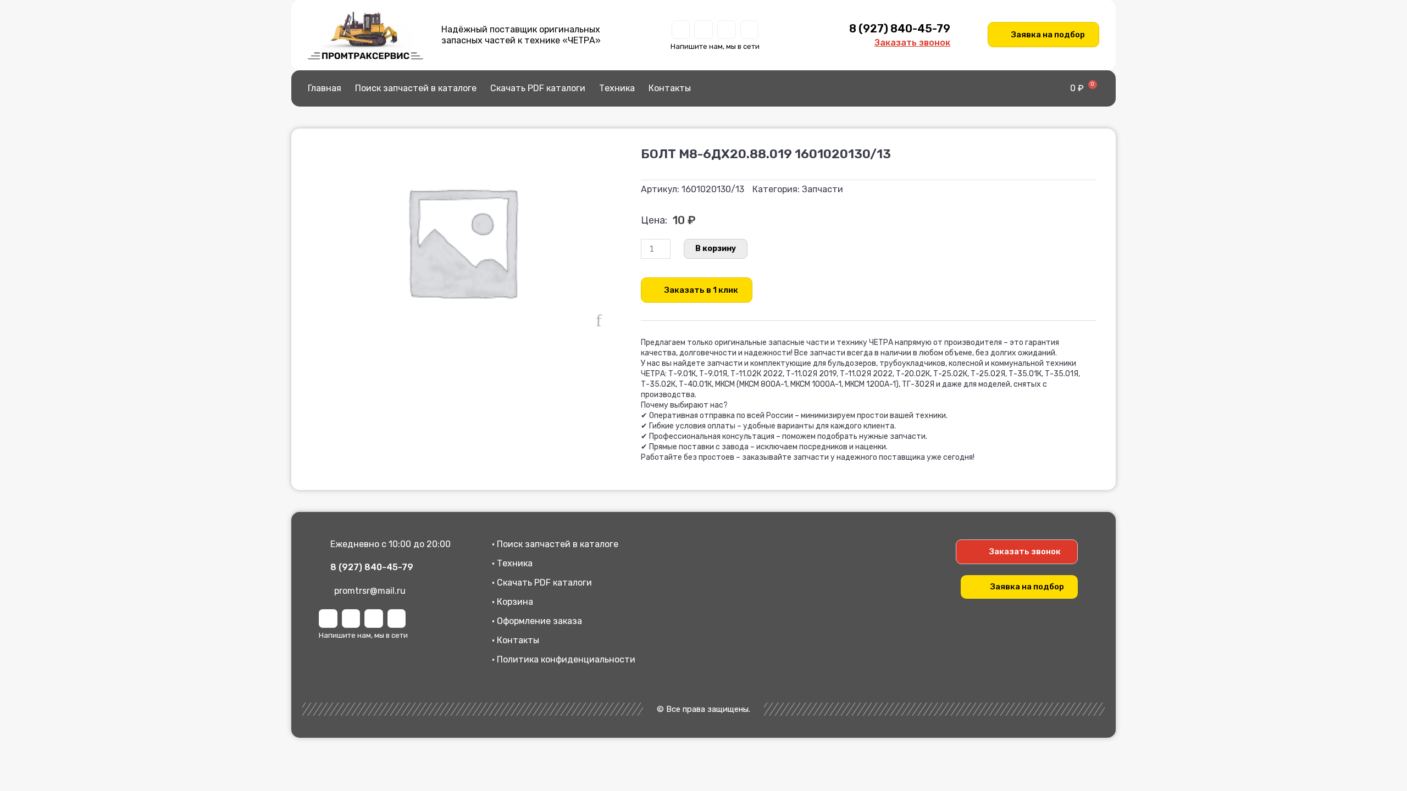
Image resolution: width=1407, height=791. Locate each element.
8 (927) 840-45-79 (899, 28)
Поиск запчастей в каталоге (416, 88)
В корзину (715, 248)
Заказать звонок (912, 42)
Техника (617, 88)
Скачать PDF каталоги (537, 88)
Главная (324, 88)
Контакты (670, 88)
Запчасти (822, 189)
